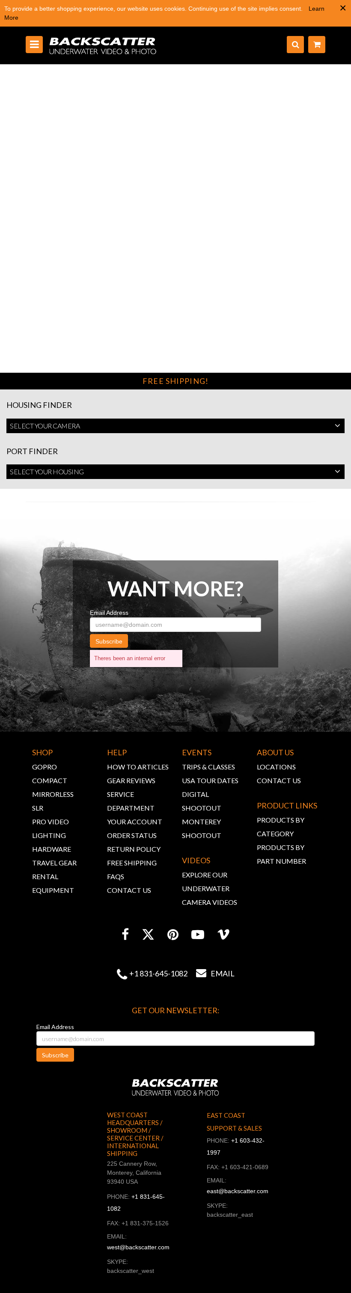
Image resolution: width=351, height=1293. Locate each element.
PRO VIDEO (50, 821)
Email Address (109, 612)
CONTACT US (129, 890)
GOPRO (44, 767)
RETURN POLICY (134, 849)
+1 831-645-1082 (158, 973)
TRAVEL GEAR (54, 863)
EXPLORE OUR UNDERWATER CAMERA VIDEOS (209, 888)
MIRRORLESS (53, 794)
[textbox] (175, 426)
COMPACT (49, 780)
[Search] (295, 44)
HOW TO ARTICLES (138, 767)
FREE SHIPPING (132, 863)
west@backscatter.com (138, 1247)
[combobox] (175, 426)
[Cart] (316, 44)
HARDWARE (51, 849)
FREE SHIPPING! (175, 381)
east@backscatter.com (237, 1191)
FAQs (115, 876)
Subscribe (108, 641)
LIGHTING (49, 835)
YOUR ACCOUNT (134, 821)
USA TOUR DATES (210, 780)
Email (215, 973)
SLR (37, 808)
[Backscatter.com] (103, 45)
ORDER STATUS (132, 835)
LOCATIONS (276, 767)
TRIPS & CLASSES (208, 767)
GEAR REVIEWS (131, 780)
